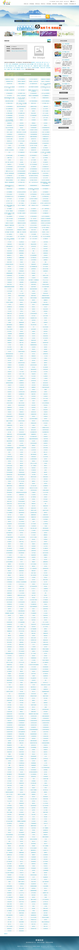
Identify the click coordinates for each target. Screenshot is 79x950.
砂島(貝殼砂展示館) (23, 64)
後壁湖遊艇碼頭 (15, 64)
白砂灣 (10, 64)
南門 (11, 69)
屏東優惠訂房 (72, 4)
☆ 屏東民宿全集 (18, 21)
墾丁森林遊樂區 (17, 67)
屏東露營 (32, 4)
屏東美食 (43, 4)
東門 (42, 62)
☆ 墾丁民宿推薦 (26, 21)
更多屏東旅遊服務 (64, 127)
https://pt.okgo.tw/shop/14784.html (18, 50)
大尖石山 (23, 69)
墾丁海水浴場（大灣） (28, 65)
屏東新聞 (54, 4)
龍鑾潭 (40, 65)
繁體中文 (72, 1)
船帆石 (14, 69)
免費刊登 (57, 1)
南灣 (35, 64)
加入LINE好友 (58, 946)
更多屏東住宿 (64, 92)
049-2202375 (52, 946)
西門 (7, 64)
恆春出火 (29, 67)
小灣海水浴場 (42, 67)
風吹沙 (16, 65)
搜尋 (47, 16)
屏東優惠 (49, 4)
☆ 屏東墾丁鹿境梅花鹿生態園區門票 (38, 21)
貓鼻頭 (8, 69)
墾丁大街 (46, 62)
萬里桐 (22, 67)
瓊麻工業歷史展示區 (10, 65)
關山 (22, 65)
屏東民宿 (6, 3)
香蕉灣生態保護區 (35, 67)
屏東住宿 (26, 4)
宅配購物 (66, 4)
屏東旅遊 (37, 4)
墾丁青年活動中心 (9, 67)
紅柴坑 (25, 67)
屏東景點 (60, 4)
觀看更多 (6, 933)
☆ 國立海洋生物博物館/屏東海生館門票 (55, 21)
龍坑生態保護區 (30, 64)
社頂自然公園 (38, 62)
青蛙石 (45, 64)
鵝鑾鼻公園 (36, 65)
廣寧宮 (19, 65)
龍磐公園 (18, 69)
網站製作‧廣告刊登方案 (64, 1)
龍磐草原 (33, 62)
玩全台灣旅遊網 (52, 1)
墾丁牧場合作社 (40, 64)
